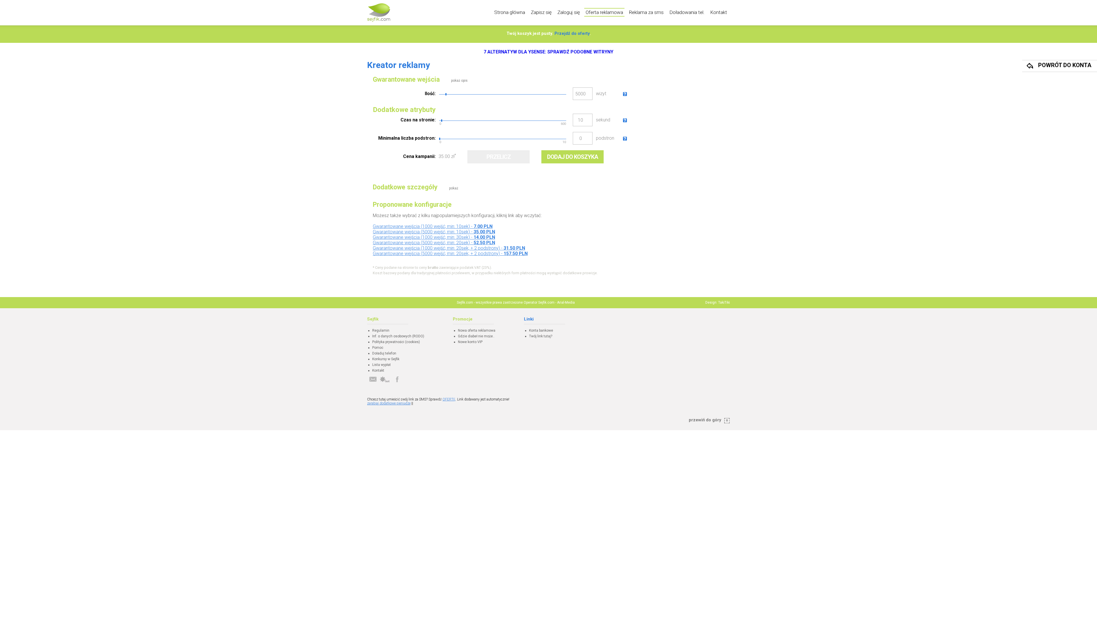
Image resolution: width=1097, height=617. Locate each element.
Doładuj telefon (384, 353)
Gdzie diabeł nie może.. (476, 336)
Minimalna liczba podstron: (407, 138)
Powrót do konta (1064, 65)
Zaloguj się (568, 12)
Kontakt (718, 12)
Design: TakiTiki (717, 303)
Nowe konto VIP (470, 342)
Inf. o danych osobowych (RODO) (398, 336)
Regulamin (380, 330)
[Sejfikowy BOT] (385, 379)
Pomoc (377, 348)
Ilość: (430, 93)
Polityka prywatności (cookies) (396, 342)
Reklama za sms (646, 12)
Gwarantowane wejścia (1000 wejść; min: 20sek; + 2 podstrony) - (449, 248)
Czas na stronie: (418, 120)
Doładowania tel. (686, 12)
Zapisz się (541, 12)
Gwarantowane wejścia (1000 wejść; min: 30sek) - (434, 237)
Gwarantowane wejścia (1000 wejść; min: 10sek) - (433, 226)
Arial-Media (566, 303)
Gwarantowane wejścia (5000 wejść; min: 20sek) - (434, 242)
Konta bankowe (541, 330)
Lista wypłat (381, 365)
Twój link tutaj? (540, 336)
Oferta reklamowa (604, 12)
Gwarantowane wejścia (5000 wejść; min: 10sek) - (434, 232)
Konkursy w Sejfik (385, 359)
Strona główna (509, 12)
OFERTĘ (449, 399)
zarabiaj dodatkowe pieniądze (389, 403)
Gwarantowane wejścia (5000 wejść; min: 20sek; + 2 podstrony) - (450, 253)
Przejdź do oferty (572, 33)
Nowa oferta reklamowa (476, 330)
